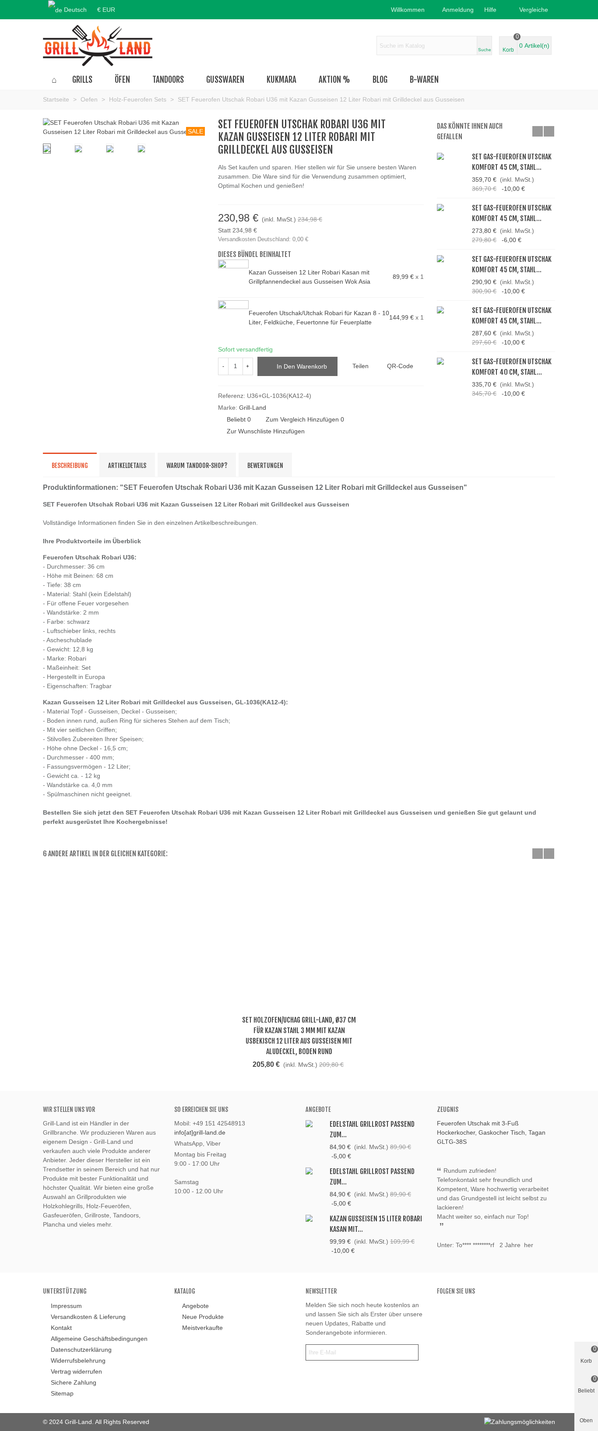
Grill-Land (252, 407)
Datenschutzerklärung (81, 1349)
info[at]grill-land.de (199, 1132)
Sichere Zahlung (73, 1382)
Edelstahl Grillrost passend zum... (372, 1129)
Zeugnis (447, 1109)
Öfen (122, 79)
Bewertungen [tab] (265, 465)
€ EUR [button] (106, 9)
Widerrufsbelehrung (78, 1360)
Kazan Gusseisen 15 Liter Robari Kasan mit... (376, 1224)
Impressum (66, 1305)
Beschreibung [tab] (70, 465)
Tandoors (168, 79)
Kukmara (281, 79)
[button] (493, 9)
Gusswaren (225, 79)
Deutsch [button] (75, 9)
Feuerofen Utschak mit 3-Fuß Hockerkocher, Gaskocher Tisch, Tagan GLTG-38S (491, 1132)
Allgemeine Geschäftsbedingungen (99, 1338)
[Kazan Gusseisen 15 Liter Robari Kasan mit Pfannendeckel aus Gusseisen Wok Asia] (315, 1218)
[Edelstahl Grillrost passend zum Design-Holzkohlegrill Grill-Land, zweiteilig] (315, 1170)
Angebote (318, 1109)
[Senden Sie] (410, 1352)
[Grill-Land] (97, 45)
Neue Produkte (203, 1316)
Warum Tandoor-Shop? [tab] (196, 465)
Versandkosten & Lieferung (88, 1316)
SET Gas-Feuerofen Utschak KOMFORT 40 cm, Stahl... (512, 366)
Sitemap (62, 1393)
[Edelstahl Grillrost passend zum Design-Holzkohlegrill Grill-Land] (315, 1123)
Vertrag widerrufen (76, 1371)
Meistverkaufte (202, 1327)
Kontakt (61, 1327)
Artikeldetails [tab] (127, 465)
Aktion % (334, 79)
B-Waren (424, 79)
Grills (82, 79)
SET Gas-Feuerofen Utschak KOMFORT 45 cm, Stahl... (512, 162)
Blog (380, 79)
